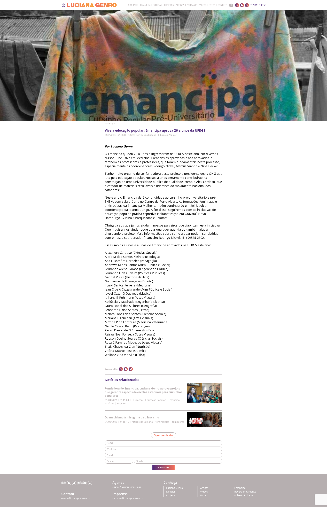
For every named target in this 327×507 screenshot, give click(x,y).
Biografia (133, 5)
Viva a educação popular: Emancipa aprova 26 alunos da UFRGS (155, 130)
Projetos (169, 5)
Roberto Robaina (243, 495)
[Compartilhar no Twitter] (131, 369)
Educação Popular (167, 134)
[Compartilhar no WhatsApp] (121, 369)
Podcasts (192, 5)
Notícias (157, 5)
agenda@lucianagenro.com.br (126, 486)
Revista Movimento (245, 491)
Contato (222, 5)
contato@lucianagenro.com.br (75, 498)
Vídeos (203, 5)
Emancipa (145, 5)
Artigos (180, 5)
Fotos (212, 5)
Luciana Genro (174, 487)
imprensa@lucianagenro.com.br (127, 498)
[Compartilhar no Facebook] (126, 369)
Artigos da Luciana (146, 134)
